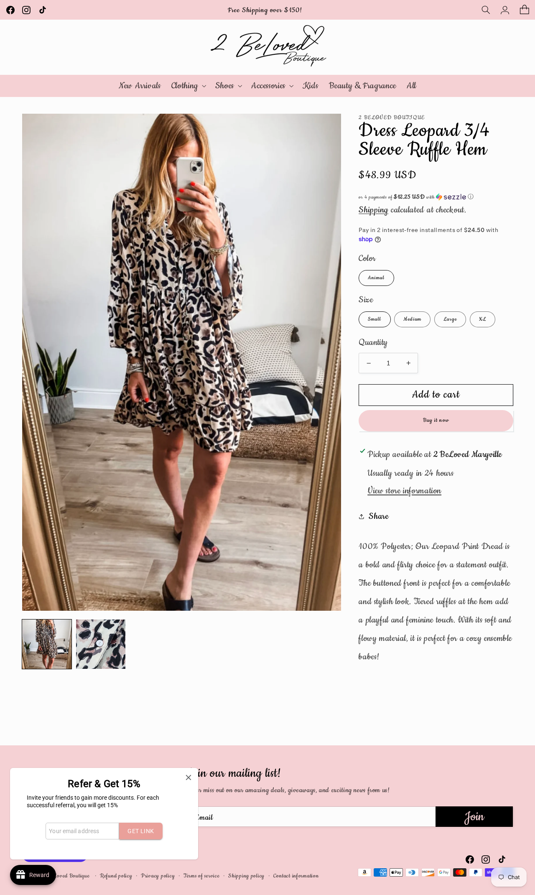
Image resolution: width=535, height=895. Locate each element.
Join (474, 816)
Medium (412, 319)
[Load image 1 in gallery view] (47, 644)
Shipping (373, 210)
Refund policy (116, 876)
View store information (404, 491)
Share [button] (378, 517)
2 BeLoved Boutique (66, 876)
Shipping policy (246, 876)
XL (482, 319)
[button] (485, 9)
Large (450, 319)
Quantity (373, 342)
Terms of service (201, 876)
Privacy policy (158, 876)
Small (374, 319)
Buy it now (436, 420)
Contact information (296, 876)
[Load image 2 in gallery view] (101, 644)
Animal (376, 277)
